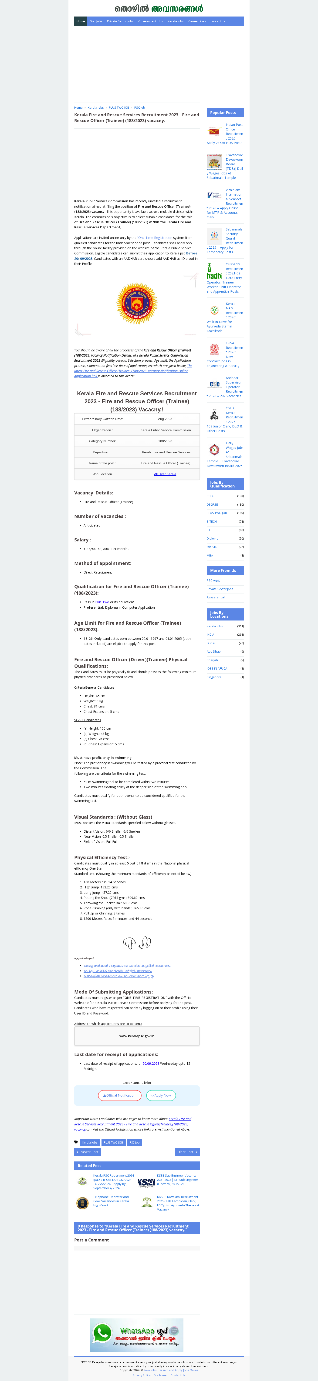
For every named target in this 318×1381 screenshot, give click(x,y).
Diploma (212, 538)
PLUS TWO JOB (114, 1142)
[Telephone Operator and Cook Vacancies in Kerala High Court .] (82, 1203)
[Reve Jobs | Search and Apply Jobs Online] (159, 8)
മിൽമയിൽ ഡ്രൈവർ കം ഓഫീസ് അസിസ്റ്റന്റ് (119, 976)
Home (81, 21)
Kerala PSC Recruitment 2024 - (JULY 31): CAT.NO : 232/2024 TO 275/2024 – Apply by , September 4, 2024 (114, 1181)
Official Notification (121, 1095)
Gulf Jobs (96, 21)
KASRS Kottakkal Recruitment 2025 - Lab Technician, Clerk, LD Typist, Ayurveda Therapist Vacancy (178, 1203)
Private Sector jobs (120, 21)
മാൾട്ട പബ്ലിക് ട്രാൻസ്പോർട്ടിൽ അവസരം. (118, 971)
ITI (208, 530)
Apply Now (163, 1095)
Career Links (197, 21)
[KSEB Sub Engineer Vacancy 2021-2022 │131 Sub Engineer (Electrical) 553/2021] (146, 1181)
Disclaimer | (162, 1375)
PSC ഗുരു (213, 580)
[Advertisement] (159, 64)
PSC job (135, 1142)
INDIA (210, 634)
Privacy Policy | (143, 1375)
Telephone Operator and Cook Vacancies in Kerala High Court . (111, 1201)
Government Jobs (150, 21)
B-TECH (212, 521)
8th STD (212, 547)
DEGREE (212, 504)
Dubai (211, 643)
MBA (210, 555)
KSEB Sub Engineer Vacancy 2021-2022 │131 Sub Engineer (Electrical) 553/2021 (177, 1179)
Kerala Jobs (176, 21)
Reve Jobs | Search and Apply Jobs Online (171, 1370)
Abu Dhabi (214, 651)
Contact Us (178, 1375)
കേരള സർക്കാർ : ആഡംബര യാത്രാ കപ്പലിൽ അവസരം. (127, 965)
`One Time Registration (154, 237)
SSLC (210, 496)
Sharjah (212, 660)
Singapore (214, 677)
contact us (218, 21)
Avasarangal (216, 597)
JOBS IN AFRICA (217, 668)
